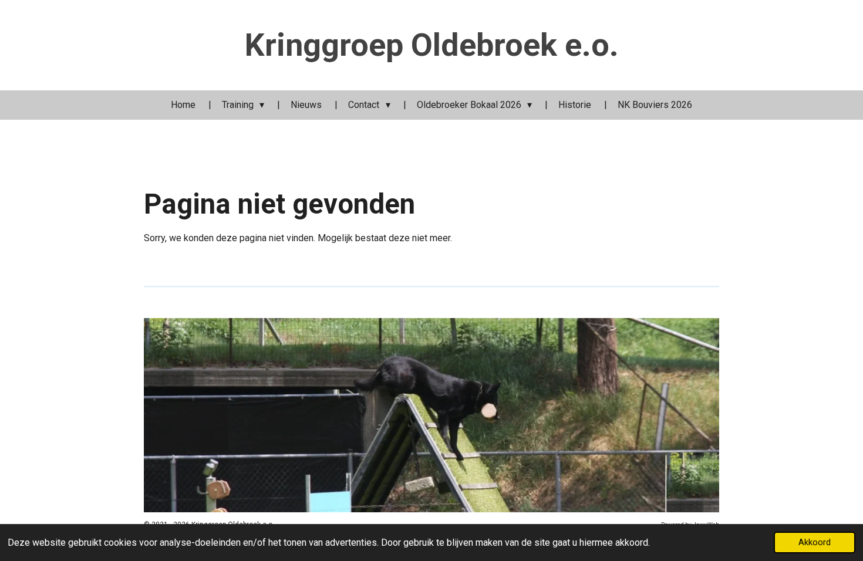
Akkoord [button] (814, 543)
